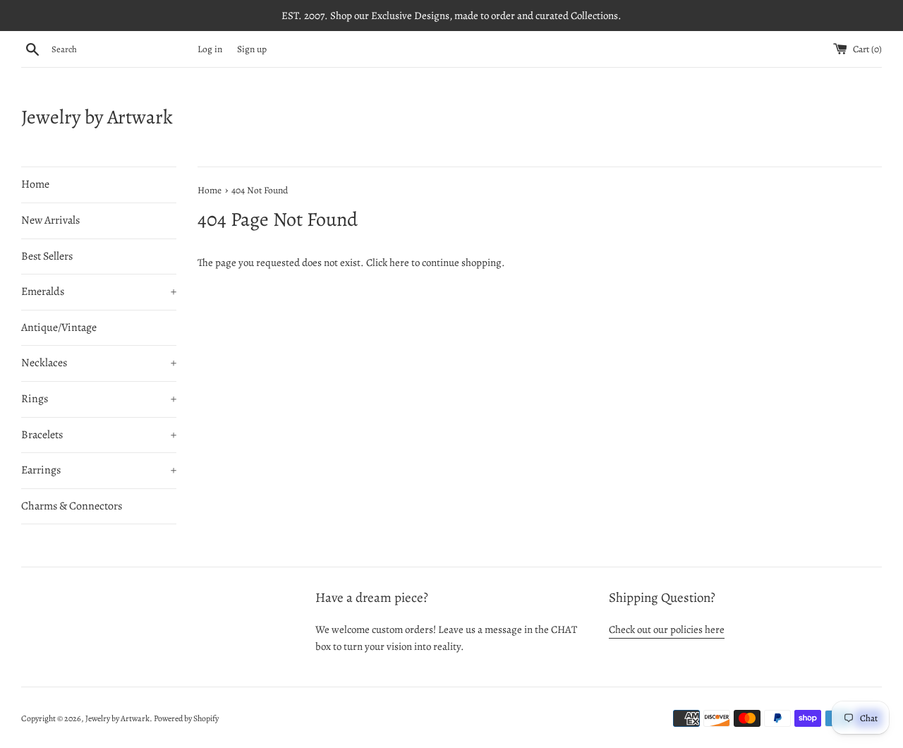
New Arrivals (50, 220)
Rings (98, 398)
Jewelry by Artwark (97, 117)
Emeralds (98, 291)
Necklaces (98, 362)
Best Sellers (47, 256)
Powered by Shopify (186, 718)
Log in (210, 49)
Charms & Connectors (71, 506)
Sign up (252, 49)
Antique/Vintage (59, 327)
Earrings (98, 470)
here (399, 262)
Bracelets (98, 434)
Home (35, 184)
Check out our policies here (667, 629)
